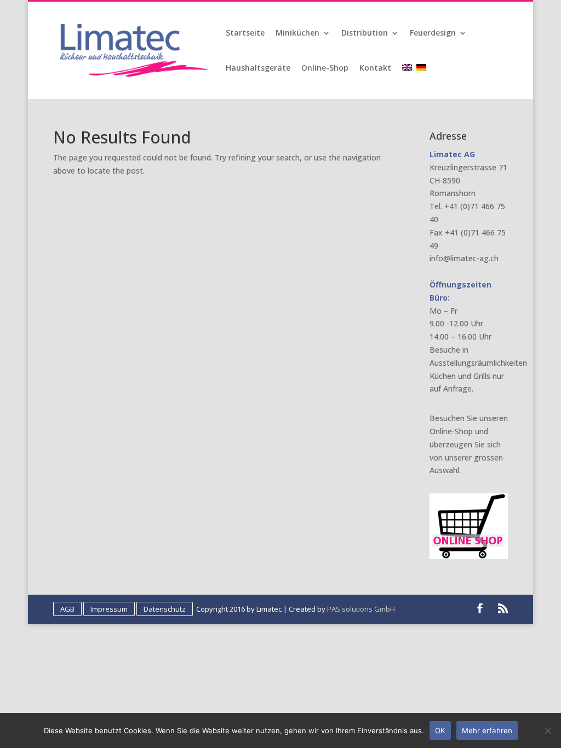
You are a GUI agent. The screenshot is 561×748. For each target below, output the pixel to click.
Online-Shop (324, 68)
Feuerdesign (433, 33)
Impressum (109, 609)
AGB (67, 609)
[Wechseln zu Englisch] (408, 81)
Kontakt (375, 68)
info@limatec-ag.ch (464, 258)
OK (440, 730)
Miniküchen (297, 33)
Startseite (245, 33)
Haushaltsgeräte (258, 68)
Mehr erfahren (487, 730)
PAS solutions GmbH (361, 609)
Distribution (364, 33)
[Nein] (547, 730)
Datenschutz (165, 609)
